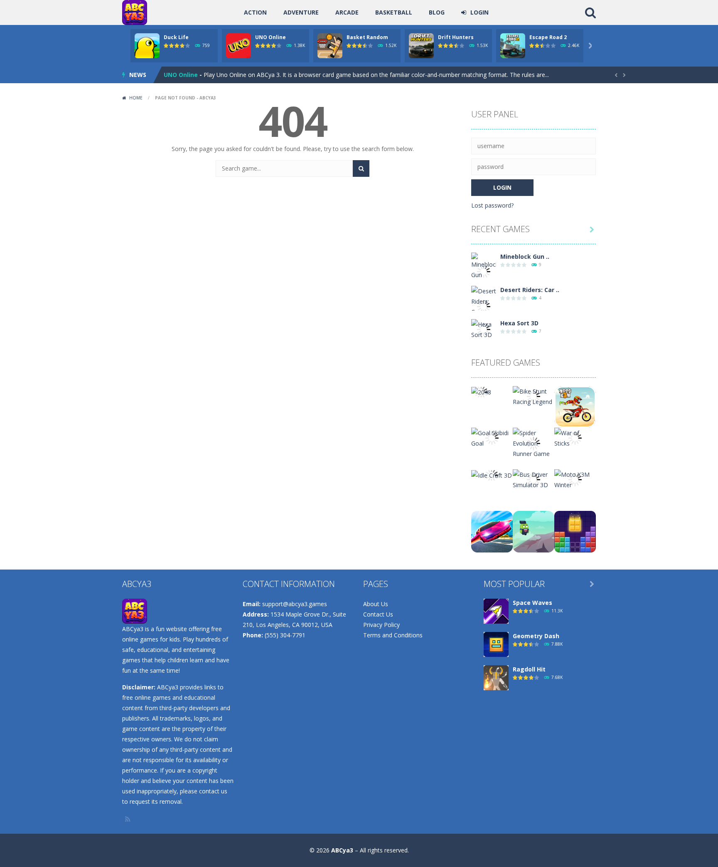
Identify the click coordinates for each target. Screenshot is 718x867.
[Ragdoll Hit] (496, 677)
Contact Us (378, 614)
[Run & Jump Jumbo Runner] (533, 531)
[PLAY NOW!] (147, 45)
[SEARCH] (361, 168)
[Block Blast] (575, 531)
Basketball (393, 12)
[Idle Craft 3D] (491, 474)
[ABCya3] (134, 12)
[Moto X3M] (575, 406)
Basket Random (367, 37)
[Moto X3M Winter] (575, 479)
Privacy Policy (381, 625)
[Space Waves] (496, 610)
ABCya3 (342, 850)
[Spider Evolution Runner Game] (533, 442)
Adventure (301, 12)
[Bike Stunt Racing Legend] (533, 396)
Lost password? (492, 205)
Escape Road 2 (548, 37)
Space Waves (532, 603)
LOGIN (479, 12)
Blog (437, 12)
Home (136, 98)
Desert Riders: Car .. (529, 290)
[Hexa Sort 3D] (483, 329)
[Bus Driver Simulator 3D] (533, 479)
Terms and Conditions (393, 635)
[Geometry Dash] (496, 644)
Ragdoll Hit (529, 669)
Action (255, 12)
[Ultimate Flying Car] (492, 531)
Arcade (347, 12)
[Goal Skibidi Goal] (492, 437)
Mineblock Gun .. (524, 256)
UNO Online (270, 37)
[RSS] (128, 819)
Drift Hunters (456, 37)
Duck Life (176, 37)
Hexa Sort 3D (519, 323)
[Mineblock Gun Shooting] (483, 271)
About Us (375, 604)
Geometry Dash (536, 636)
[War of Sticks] (575, 437)
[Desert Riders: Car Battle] (483, 306)
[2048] (481, 391)
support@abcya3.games (294, 604)
